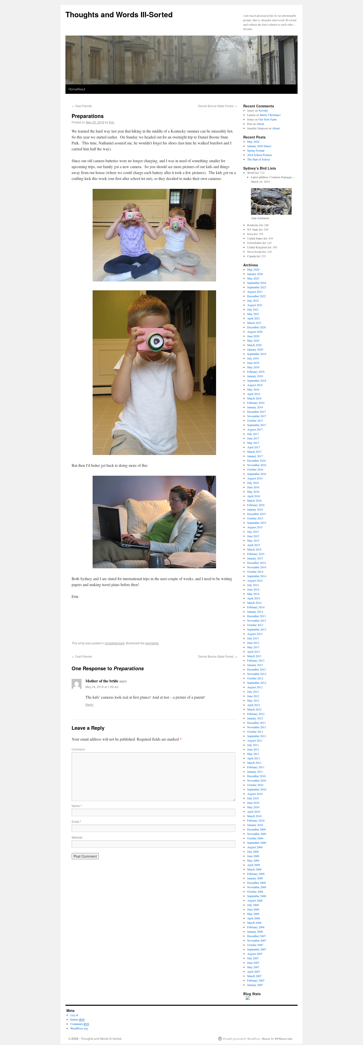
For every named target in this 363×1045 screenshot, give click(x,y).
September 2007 (256, 949)
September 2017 (256, 425)
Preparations (88, 115)
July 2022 (253, 300)
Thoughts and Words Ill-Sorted (119, 14)
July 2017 (253, 434)
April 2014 (253, 598)
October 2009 (255, 838)
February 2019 (255, 372)
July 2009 (253, 851)
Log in (74, 1015)
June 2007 (253, 963)
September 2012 (256, 683)
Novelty (263, 110)
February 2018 (255, 403)
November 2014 (256, 567)
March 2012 (254, 709)
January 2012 (255, 718)
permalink (152, 643)
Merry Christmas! (270, 115)
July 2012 (253, 691)
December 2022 (256, 296)
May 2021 (253, 314)
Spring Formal (255, 150)
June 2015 (253, 536)
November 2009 (256, 834)
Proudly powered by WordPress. (242, 1039)
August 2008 (254, 900)
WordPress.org (79, 1028)
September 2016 (256, 474)
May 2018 (253, 389)
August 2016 (254, 478)
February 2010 (255, 820)
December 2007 (256, 936)
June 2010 (253, 803)
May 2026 (253, 141)
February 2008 (255, 927)
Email (76, 821)
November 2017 (256, 416)
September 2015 (256, 523)
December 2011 (256, 723)
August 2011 (254, 740)
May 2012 (253, 700)
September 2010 (256, 789)
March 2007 (254, 976)
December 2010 (256, 776)
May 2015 (253, 540)
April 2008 (253, 918)
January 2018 (255, 407)
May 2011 (253, 754)
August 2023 (254, 292)
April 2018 (253, 394)
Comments (79, 1024)
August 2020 (254, 332)
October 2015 (255, 518)
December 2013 (256, 616)
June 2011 (253, 749)
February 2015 (255, 554)
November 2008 (256, 887)
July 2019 (253, 358)
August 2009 (254, 847)
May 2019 (253, 367)
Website (77, 837)
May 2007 (253, 967)
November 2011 (256, 727)
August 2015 (254, 527)
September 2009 (256, 843)
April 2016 (253, 496)
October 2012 (255, 678)
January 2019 (255, 376)
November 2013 (256, 620)
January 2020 (255, 349)
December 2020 (256, 327)
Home (72, 89)
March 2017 (254, 451)
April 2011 (253, 758)
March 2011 (254, 763)
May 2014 (253, 594)
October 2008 (255, 891)
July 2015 (253, 531)
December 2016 (256, 460)
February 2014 (255, 607)
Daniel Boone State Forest (217, 106)
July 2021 (253, 309)
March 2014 (254, 603)
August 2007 (254, 954)
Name (77, 806)
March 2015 (254, 549)
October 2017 (255, 420)
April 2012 (253, 705)
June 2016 (253, 487)
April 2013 (253, 651)
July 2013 (253, 638)
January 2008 (255, 931)
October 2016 (255, 469)
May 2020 (253, 340)
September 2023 (256, 287)
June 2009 (253, 856)
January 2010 (255, 825)
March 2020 (254, 345)
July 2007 (253, 958)
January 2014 (255, 611)
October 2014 (255, 571)
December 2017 (256, 412)
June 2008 (253, 909)
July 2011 (253, 745)
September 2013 (256, 629)
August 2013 (254, 634)
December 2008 (256, 883)
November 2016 (256, 465)
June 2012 (253, 696)
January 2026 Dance (259, 146)
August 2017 (254, 429)
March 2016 (254, 500)
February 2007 (255, 980)
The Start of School (258, 159)
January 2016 (255, 509)
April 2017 (253, 447)
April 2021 (253, 318)
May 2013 (253, 647)
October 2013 (255, 625)
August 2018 (254, 385)
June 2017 (253, 438)
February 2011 (255, 767)
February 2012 (255, 714)
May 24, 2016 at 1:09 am (102, 687)
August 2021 (254, 305)
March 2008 (254, 923)
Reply (89, 704)
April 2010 (253, 811)
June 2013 (253, 643)
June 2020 (253, 336)
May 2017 (253, 443)
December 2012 (256, 669)
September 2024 (256, 283)
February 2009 (255, 874)
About (81, 89)
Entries (77, 1019)
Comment (78, 749)
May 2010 (253, 807)
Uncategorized (114, 643)
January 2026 (255, 274)
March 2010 (254, 816)
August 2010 (254, 794)
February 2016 (255, 505)
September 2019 (256, 354)
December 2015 (256, 514)
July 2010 (253, 798)
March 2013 (254, 656)
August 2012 (254, 687)
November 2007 (256, 940)
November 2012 (256, 674)
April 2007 (253, 971)
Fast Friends (82, 106)
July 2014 (253, 585)
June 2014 (253, 589)
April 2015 (253, 545)
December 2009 (256, 829)
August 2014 (254, 580)
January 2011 (255, 771)
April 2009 (253, 865)
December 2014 (256, 563)
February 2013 (255, 660)
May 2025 (253, 278)
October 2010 (255, 785)
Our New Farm (268, 119)
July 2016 (253, 483)
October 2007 (255, 945)
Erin (111, 122)
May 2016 (253, 491)
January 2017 (255, 456)
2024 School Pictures (259, 155)
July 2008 (253, 905)
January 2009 (255, 878)
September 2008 (256, 896)
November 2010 (256, 780)
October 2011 (255, 731)
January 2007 (255, 985)
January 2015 (255, 558)
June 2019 (253, 363)
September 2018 (256, 380)
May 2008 (253, 914)
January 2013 (255, 665)
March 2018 (254, 398)
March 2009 (254, 869)
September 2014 (256, 576)
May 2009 (253, 860)
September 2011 (256, 736)
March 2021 (254, 323)
